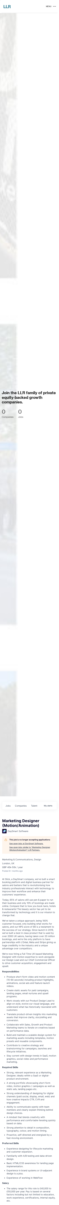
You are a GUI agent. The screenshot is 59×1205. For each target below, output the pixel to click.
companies (21, 805)
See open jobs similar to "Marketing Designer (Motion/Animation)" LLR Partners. (29, 848)
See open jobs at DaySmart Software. (26, 843)
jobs (8, 805)
